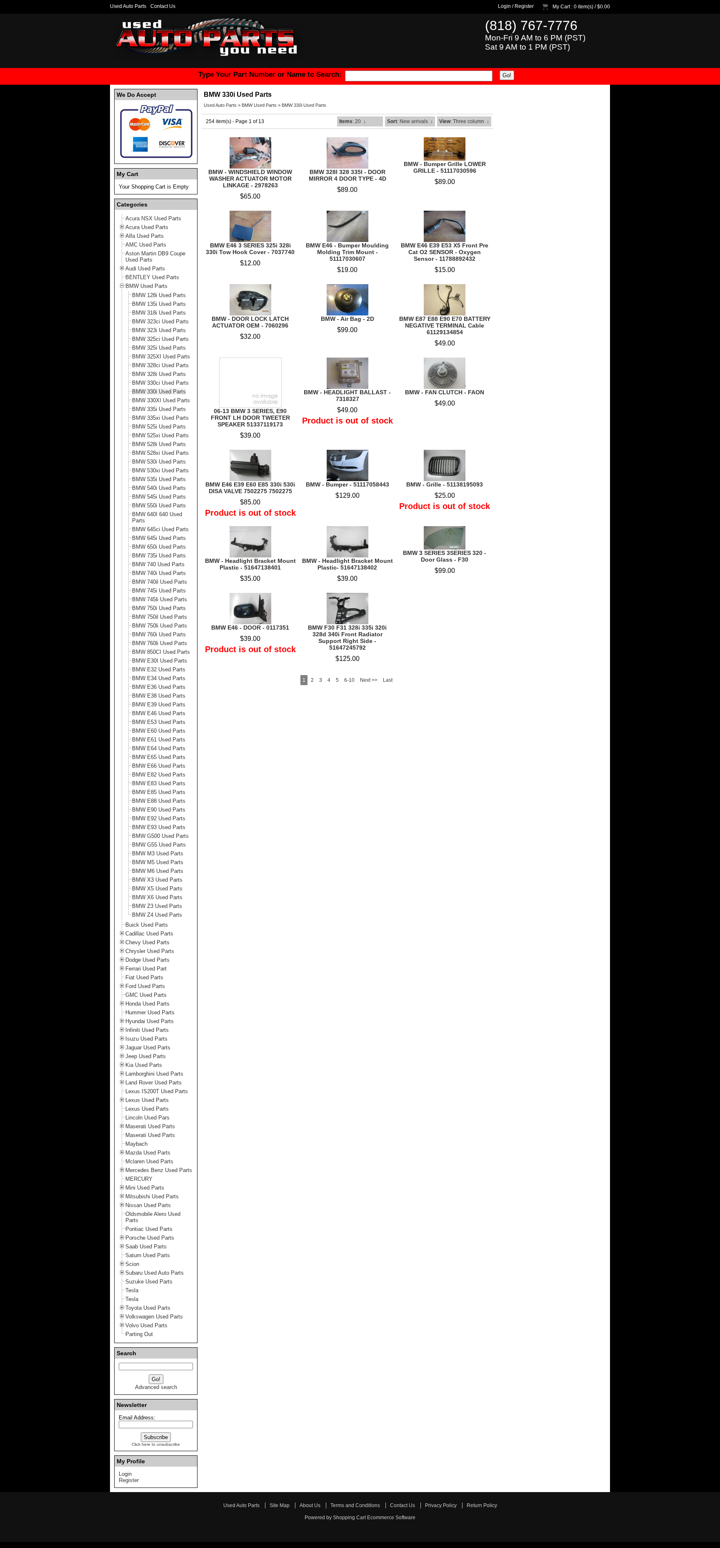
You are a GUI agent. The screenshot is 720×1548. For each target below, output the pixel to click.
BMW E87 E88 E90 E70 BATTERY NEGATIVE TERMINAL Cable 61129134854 (444, 325)
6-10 (349, 680)
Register (524, 6)
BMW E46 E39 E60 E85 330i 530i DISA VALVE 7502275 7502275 (250, 487)
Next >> (369, 680)
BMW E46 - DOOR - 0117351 (250, 627)
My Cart (561, 7)
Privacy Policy (441, 1505)
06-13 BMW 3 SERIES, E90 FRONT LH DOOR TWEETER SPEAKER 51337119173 (250, 418)
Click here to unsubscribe (156, 1444)
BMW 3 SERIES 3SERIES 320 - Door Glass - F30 (444, 556)
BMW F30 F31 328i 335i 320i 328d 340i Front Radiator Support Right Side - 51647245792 (347, 637)
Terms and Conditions (355, 1505)
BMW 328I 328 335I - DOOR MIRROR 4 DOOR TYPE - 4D (347, 175)
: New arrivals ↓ (410, 121)
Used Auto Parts (128, 6)
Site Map (280, 1505)
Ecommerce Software (391, 1517)
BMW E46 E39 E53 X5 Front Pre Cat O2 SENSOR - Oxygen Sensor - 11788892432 (444, 252)
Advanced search (156, 1387)
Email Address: (137, 1417)
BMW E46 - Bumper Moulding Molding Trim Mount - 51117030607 (347, 252)
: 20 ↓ (352, 121)
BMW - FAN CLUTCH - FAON (444, 392)
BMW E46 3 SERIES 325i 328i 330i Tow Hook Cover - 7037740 (250, 248)
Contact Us (162, 6)
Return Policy (482, 1505)
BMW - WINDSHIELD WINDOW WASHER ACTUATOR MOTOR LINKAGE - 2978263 (250, 179)
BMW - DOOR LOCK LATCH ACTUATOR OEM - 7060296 (250, 322)
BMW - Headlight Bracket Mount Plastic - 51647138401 (250, 564)
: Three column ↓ (464, 121)
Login (504, 6)
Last (387, 680)
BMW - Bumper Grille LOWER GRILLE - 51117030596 (445, 167)
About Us (310, 1505)
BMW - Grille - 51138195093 (444, 484)
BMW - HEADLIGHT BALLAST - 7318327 (347, 395)
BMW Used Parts (259, 105)
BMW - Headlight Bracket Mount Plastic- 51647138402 (347, 564)
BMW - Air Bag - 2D (347, 318)
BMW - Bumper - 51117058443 (347, 484)
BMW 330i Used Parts (304, 105)
